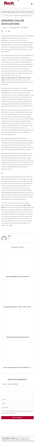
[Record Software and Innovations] (18, 323)
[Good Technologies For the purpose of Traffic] (18, 353)
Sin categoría (24, 27)
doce (4, 27)
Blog (11, 15)
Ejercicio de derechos (27, 441)
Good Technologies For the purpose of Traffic (18, 367)
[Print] (9, 31)
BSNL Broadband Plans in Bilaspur (17, 276)
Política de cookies (27, 439)
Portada (6, 15)
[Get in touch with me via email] (9, 239)
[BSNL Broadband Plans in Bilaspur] (18, 262)
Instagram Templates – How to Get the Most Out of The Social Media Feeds (18, 307)
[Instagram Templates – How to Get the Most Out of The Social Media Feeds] (18, 292)
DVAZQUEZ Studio (8, 438)
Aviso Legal (15, 439)
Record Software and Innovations (17, 337)
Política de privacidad (10, 441)
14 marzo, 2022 (15, 27)
